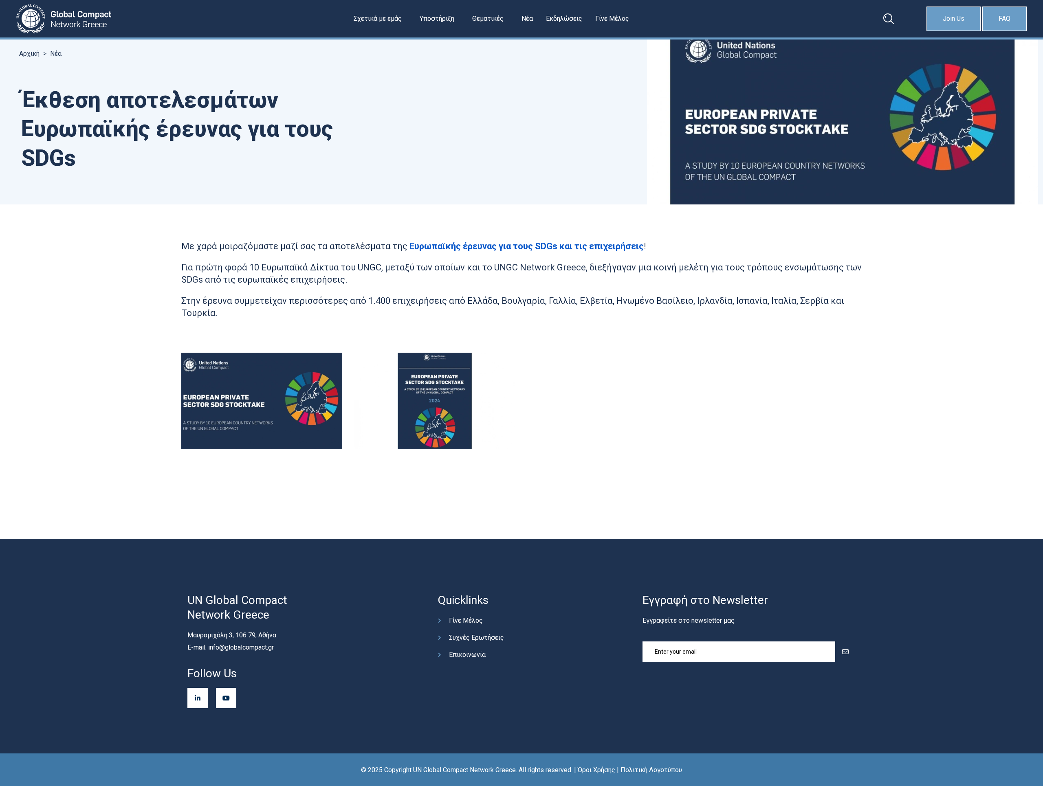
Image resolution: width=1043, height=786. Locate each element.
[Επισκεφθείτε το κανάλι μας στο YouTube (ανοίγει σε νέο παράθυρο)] (226, 698)
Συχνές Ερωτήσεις (476, 637)
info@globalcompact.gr (241, 647)
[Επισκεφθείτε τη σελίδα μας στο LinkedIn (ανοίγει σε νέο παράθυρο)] (197, 698)
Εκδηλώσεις (564, 18)
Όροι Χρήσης (596, 770)
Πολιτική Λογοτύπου (651, 770)
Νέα (527, 18)
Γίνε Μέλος (612, 18)
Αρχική (29, 53)
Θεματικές (488, 18)
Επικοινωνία (467, 655)
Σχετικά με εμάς (378, 18)
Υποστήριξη (437, 18)
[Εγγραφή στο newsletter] (845, 651)
